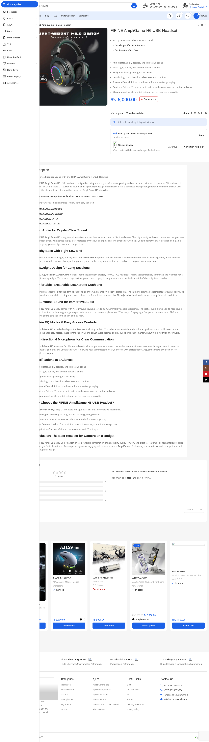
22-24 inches (187, 575)
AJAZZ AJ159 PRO (62, 578)
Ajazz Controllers (101, 684)
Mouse (76, 582)
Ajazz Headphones (102, 689)
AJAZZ (55, 582)
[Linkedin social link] (202, 113)
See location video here (126, 50)
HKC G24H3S (178, 571)
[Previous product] (198, 25)
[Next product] (205, 25)
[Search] (134, 5)
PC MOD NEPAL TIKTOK (47, 218)
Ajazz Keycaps (99, 699)
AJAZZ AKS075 (139, 578)
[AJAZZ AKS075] (148, 559)
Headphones (67, 699)
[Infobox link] (76, 659)
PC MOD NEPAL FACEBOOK (49, 209)
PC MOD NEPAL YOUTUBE (48, 223)
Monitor (176, 575)
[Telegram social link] (206, 113)
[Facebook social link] (191, 113)
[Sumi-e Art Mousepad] (109, 559)
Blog (129, 684)
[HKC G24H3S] (188, 556)
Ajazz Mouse (65, 582)
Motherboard (67, 689)
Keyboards (66, 704)
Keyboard (40, 607)
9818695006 (170, 7)
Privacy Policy (133, 709)
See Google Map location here (130, 45)
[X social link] (195, 113)
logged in (129, 477)
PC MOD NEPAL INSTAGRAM (49, 213)
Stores (130, 699)
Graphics (65, 694)
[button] (188, 626)
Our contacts (133, 689)
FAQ (129, 694)
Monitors (198, 575)
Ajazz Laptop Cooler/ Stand (106, 704)
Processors (66, 684)
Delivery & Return (135, 704)
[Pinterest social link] (199, 113)
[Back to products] (201, 25)
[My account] (169, 16)
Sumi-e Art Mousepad (103, 578)
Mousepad (98, 581)
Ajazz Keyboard (146, 582)
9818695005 (156, 7)
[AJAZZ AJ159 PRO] (69, 559)
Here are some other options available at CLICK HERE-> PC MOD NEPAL (68, 196)
